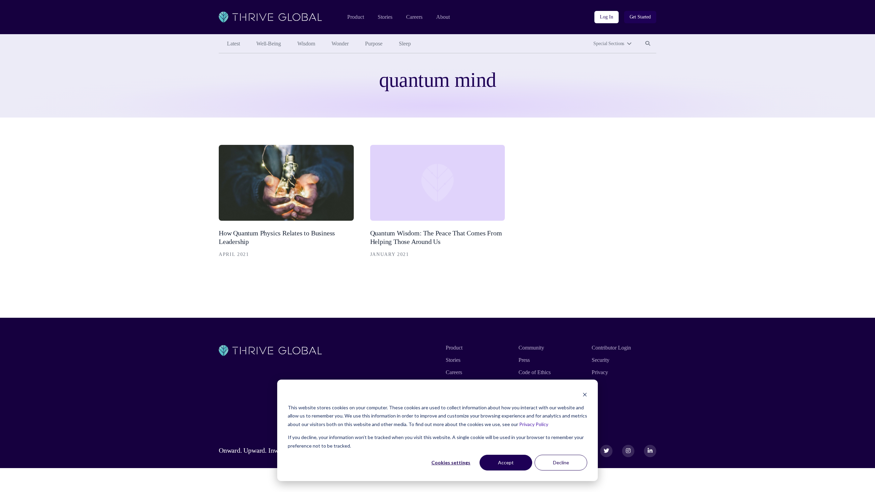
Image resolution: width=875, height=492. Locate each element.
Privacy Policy (533, 424)
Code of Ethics (535, 372)
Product (355, 17)
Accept (506, 462)
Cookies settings (450, 462)
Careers (414, 17)
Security (600, 360)
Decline (561, 462)
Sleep (405, 43)
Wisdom (306, 43)
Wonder (340, 43)
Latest (233, 43)
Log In (606, 16)
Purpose (373, 43)
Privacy (600, 372)
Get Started (640, 16)
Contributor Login (611, 348)
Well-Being (268, 43)
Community (531, 348)
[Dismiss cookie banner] (584, 394)
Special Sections (608, 43)
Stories (385, 17)
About (443, 17)
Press (524, 360)
